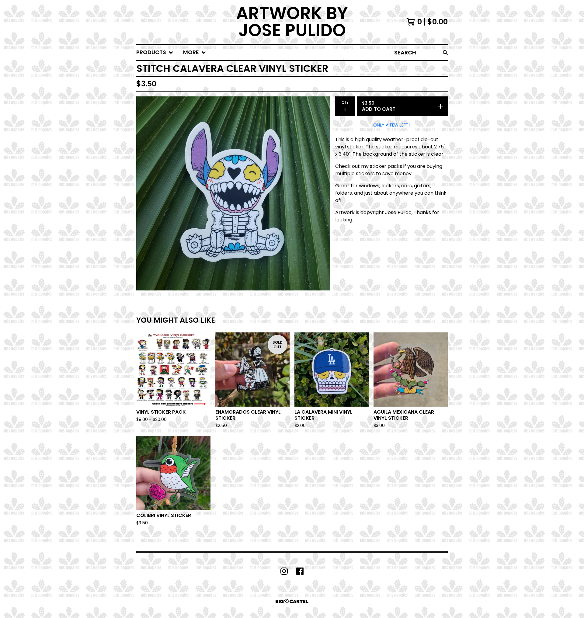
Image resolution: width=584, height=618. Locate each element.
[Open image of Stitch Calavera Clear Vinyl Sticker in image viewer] (233, 193)
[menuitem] (154, 52)
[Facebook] (300, 571)
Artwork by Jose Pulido (292, 22)
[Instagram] (284, 571)
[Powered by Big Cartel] (292, 601)
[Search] (445, 52)
